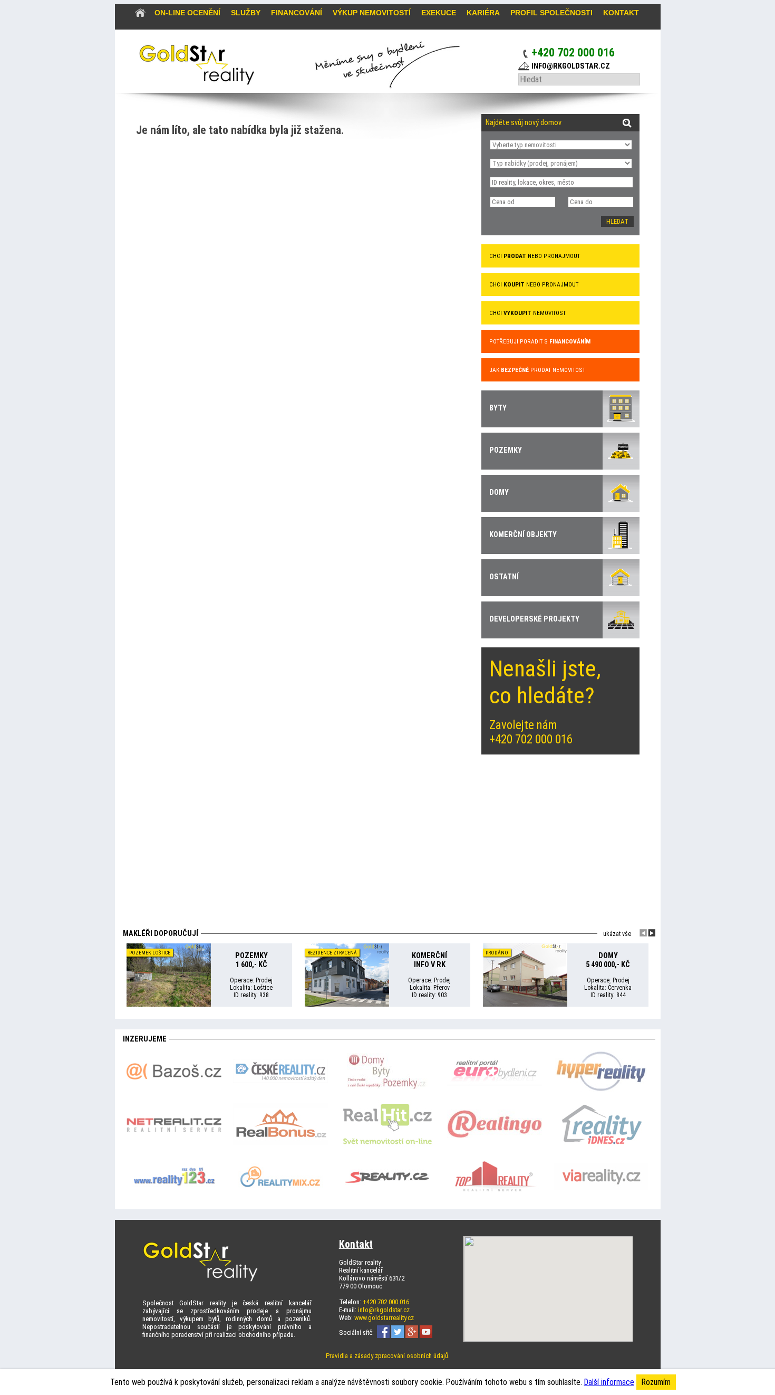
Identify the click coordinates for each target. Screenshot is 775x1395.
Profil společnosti (551, 12)
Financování (296, 12)
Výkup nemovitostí (372, 12)
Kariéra (483, 12)
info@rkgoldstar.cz (384, 1310)
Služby (245, 12)
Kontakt (621, 12)
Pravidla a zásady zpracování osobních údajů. (388, 1356)
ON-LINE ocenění (187, 12)
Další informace (609, 1382)
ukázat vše (617, 934)
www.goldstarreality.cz (384, 1318)
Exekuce (438, 12)
